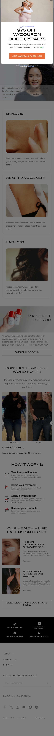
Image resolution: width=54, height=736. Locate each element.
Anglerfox (31, 66)
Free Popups (23, 65)
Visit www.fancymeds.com (27, 56)
